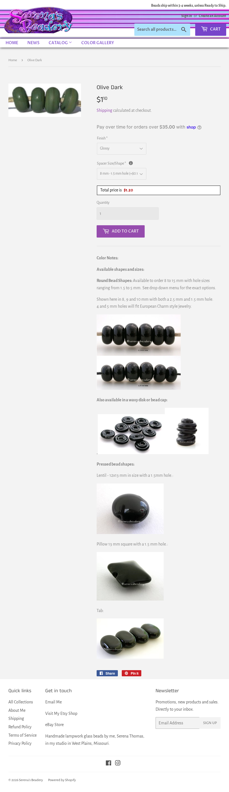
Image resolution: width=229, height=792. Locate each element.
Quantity (103, 203)
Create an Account (212, 16)
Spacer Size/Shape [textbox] (150, 162)
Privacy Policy (20, 743)
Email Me (53, 702)
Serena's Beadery (39, 19)
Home (12, 43)
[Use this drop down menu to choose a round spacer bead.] (131, 163)
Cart (215, 29)
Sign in (186, 16)
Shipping (104, 110)
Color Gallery (97, 43)
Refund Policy (20, 727)
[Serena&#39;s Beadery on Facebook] (108, 764)
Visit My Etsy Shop (61, 713)
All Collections (20, 702)
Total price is (116, 190)
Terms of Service (22, 735)
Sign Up (210, 723)
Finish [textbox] (102, 138)
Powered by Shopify (62, 780)
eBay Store (54, 724)
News (33, 43)
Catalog (59, 43)
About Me (16, 710)
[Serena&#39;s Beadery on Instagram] (118, 764)
